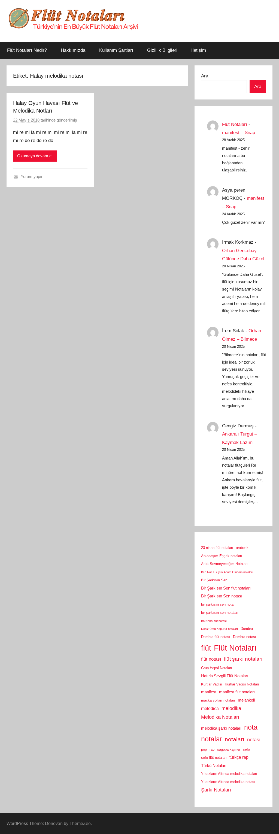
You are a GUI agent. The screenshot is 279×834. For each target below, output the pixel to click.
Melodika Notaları (220, 717)
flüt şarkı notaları (243, 659)
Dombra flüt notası (215, 637)
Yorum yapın (32, 176)
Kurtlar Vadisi (211, 684)
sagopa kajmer (228, 749)
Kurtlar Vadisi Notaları (242, 684)
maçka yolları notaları (218, 700)
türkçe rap (238, 757)
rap (212, 749)
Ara (204, 75)
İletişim (198, 50)
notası (253, 739)
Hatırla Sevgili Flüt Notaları (224, 676)
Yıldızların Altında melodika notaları (229, 774)
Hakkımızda (73, 50)
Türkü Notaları (213, 765)
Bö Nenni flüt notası (214, 621)
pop (204, 749)
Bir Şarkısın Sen (214, 580)
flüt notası (211, 659)
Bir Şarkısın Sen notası (221, 596)
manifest (208, 692)
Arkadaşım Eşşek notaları (221, 556)
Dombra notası (244, 637)
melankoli (246, 700)
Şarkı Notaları (216, 790)
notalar (211, 739)
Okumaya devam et (35, 155)
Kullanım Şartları (116, 50)
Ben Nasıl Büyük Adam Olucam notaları (227, 572)
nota (250, 727)
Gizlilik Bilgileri (162, 50)
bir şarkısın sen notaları (219, 613)
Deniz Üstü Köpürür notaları (219, 628)
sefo (246, 749)
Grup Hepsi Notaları (216, 668)
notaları (234, 739)
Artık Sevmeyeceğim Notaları (224, 564)
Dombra (247, 629)
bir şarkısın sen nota (217, 604)
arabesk (242, 548)
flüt (206, 648)
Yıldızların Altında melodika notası (228, 782)
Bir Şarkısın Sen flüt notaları (226, 588)
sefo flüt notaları (214, 758)
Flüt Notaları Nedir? (27, 50)
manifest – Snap (238, 132)
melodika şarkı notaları (221, 728)
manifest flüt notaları (237, 692)
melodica (210, 708)
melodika (231, 708)
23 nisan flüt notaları (217, 548)
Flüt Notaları (234, 124)
